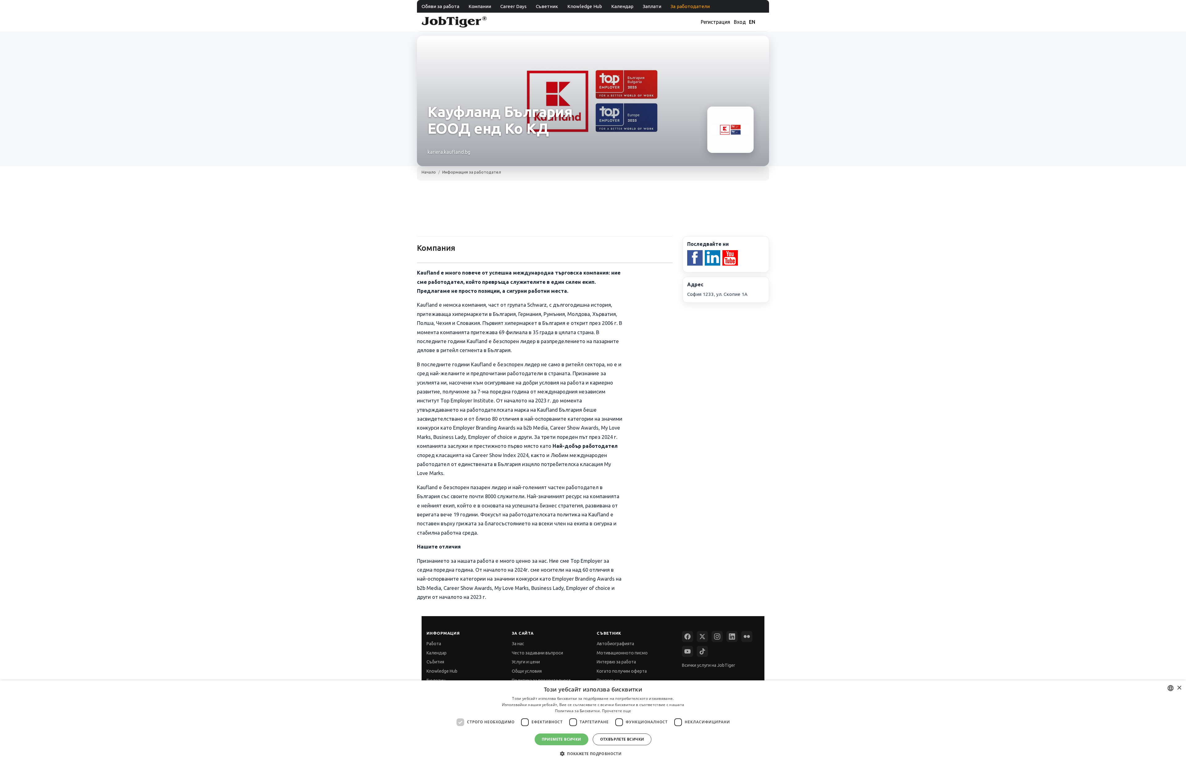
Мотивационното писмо (622, 652)
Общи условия (527, 671)
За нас (518, 643)
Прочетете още (616, 710)
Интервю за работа (616, 661)
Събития (435, 661)
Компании (480, 6)
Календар (622, 6)
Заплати (652, 6)
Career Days (513, 6)
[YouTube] (687, 651)
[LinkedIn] (732, 636)
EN (752, 22)
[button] (593, 754)
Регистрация (715, 22)
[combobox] (1170, 688)
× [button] (1179, 688)
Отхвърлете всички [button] (622, 739)
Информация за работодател (471, 172)
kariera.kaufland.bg (448, 152)
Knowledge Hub (584, 6)
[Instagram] (717, 636)
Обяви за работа (440, 6)
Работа (434, 643)
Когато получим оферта (622, 671)
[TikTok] (702, 651)
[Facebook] (687, 636)
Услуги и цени (526, 661)
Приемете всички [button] (561, 739)
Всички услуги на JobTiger (708, 665)
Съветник (547, 6)
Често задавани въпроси (537, 652)
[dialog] (593, 722)
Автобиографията (615, 643)
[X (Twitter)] (702, 636)
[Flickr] (746, 636)
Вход (740, 22)
